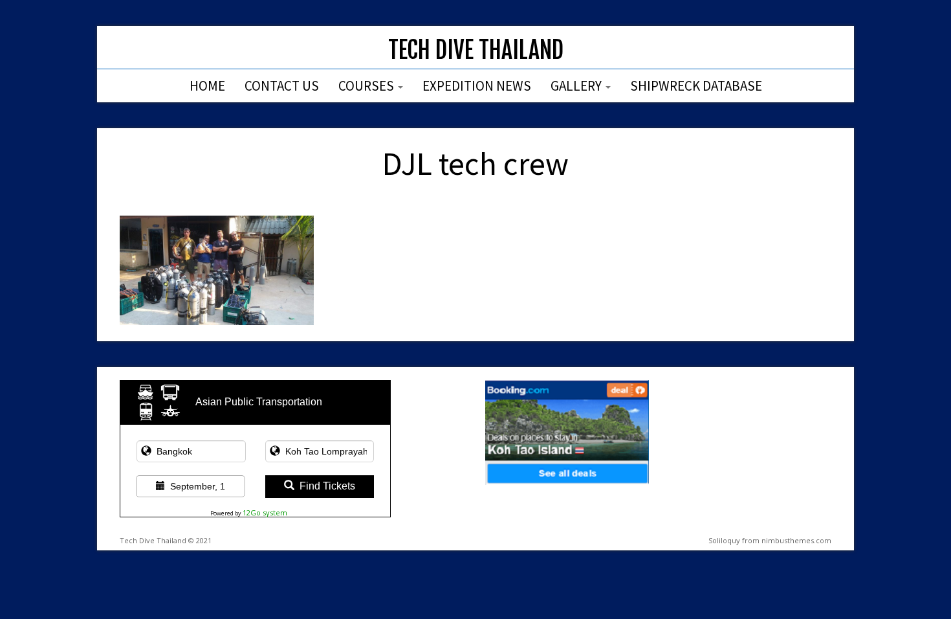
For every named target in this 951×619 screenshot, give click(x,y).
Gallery (577, 86)
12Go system (265, 512)
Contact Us (282, 86)
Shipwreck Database (696, 86)
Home (207, 86)
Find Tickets (327, 485)
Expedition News (476, 86)
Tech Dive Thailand (475, 50)
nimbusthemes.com (796, 540)
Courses (367, 86)
